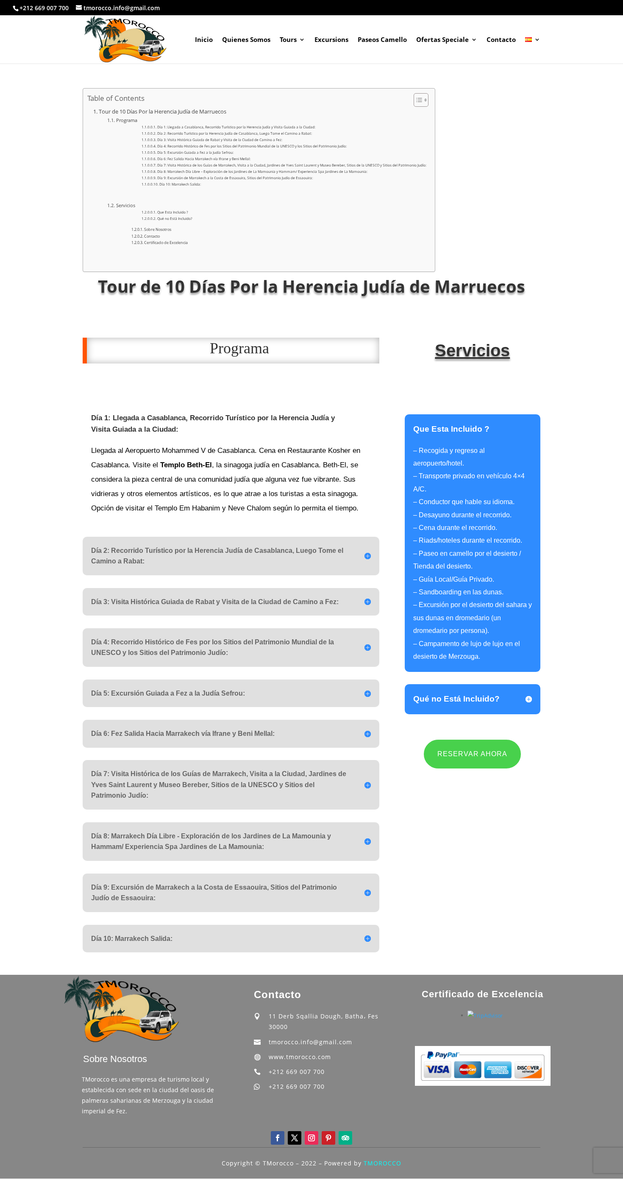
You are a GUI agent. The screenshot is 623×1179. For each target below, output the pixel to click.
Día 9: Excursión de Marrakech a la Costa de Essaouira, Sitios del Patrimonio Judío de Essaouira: (235, 177)
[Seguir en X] (294, 1138)
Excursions (331, 40)
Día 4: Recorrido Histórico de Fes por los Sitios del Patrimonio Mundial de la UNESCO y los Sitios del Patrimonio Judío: (252, 146)
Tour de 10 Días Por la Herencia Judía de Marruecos (162, 111)
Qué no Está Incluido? (174, 218)
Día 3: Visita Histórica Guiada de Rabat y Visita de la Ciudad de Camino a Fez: (219, 139)
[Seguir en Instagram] (311, 1138)
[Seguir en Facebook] (277, 1138)
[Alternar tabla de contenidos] (416, 100)
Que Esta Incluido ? (172, 212)
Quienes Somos (246, 40)
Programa (126, 120)
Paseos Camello (382, 40)
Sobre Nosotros (157, 229)
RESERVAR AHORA (472, 753)
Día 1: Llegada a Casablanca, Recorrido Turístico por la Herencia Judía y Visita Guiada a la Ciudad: (236, 127)
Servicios (125, 205)
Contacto (501, 40)
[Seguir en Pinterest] (328, 1138)
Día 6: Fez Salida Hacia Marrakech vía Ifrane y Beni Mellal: (203, 158)
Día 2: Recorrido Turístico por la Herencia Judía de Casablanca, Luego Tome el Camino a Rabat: (234, 133)
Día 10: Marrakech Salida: (180, 184)
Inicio (204, 40)
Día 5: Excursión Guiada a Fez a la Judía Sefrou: (195, 152)
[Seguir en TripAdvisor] (345, 1138)
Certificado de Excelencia (166, 242)
